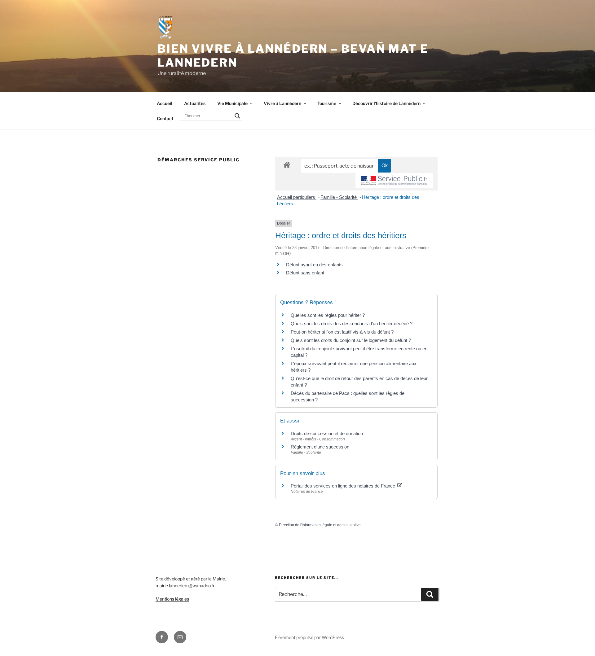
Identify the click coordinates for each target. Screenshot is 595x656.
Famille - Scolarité (339, 197)
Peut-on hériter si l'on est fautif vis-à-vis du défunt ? (342, 332)
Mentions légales (172, 598)
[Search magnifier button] (237, 116)
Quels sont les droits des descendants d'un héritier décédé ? (351, 323)
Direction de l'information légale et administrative (320, 525)
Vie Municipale (232, 103)
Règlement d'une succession (320, 446)
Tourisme (326, 103)
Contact (165, 118)
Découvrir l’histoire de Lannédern (386, 103)
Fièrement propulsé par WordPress (309, 637)
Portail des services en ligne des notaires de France (343, 485)
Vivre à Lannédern (282, 103)
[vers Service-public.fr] (394, 180)
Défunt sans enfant (305, 272)
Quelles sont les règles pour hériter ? (328, 315)
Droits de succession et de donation (327, 433)
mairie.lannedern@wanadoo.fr (185, 585)
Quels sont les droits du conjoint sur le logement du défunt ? (351, 340)
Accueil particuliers (296, 197)
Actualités (194, 103)
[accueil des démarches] (287, 164)
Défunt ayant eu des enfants (314, 264)
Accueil (164, 103)
